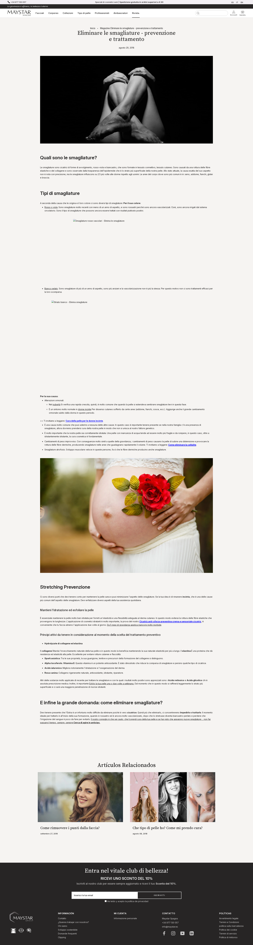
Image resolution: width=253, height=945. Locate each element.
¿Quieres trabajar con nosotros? (73, 922)
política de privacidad (137, 901)
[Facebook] (164, 933)
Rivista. (136, 13)
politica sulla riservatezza (231, 926)
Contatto (62, 918)
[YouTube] (182, 933)
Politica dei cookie (228, 930)
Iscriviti (159, 895)
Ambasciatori (121, 13)
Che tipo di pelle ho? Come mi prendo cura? (168, 828)
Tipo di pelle (83, 13)
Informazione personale (125, 918)
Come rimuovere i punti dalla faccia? (70, 828)
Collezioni (68, 13)
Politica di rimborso (228, 937)
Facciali (40, 13)
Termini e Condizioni (229, 922)
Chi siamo (62, 926)
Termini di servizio (228, 933)
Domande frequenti (67, 933)
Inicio (92, 28)
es (232, 2)
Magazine (105, 28)
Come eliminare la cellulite (182, 445)
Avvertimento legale (228, 918)
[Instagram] (173, 933)
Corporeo (53, 13)
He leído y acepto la (117, 901)
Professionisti (102, 13)
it (237, 2)
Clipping (62, 937)
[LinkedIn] (192, 933)
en (242, 2)
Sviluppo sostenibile (67, 930)
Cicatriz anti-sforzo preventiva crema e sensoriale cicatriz (170, 621)
